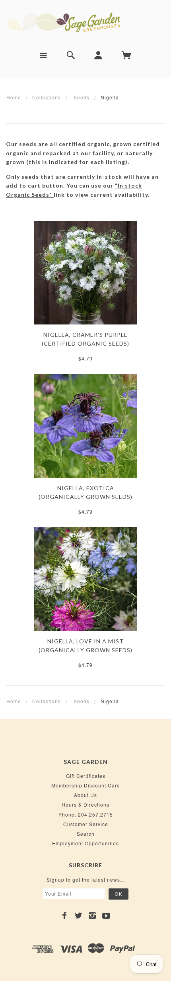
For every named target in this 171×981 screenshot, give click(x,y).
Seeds (81, 97)
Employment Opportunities (85, 843)
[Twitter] (78, 916)
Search (86, 833)
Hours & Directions (85, 804)
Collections (46, 97)
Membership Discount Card (85, 785)
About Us (85, 794)
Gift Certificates (85, 775)
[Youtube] (106, 916)
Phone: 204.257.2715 (85, 814)
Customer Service (85, 824)
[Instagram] (92, 916)
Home (13, 97)
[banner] (85, 22)
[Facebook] (64, 916)
